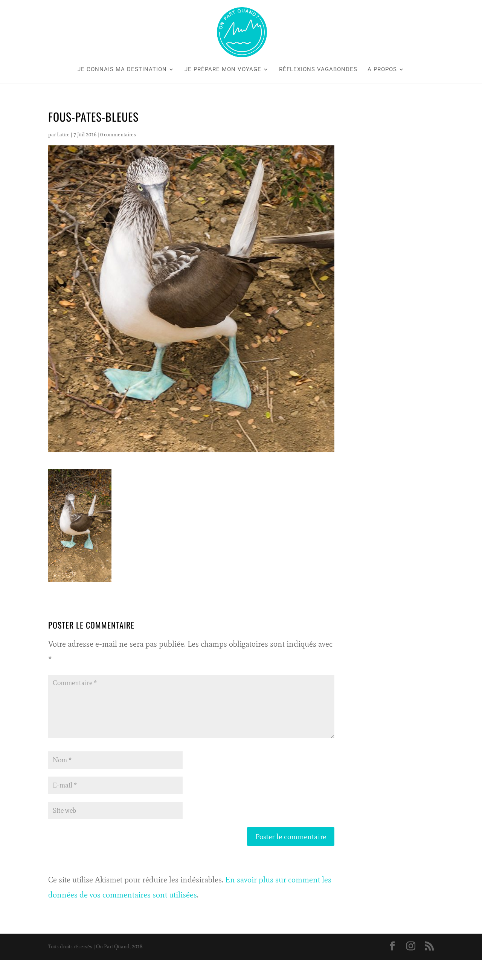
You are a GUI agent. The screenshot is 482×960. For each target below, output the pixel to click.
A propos (382, 70)
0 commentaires (118, 134)
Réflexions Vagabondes (318, 70)
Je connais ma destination (122, 70)
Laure (63, 134)
